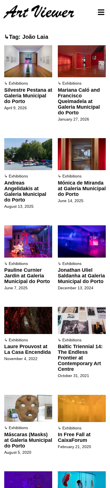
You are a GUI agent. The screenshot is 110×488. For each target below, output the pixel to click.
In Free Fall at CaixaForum (74, 437)
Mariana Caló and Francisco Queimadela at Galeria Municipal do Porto (79, 101)
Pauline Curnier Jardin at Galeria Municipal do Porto (27, 275)
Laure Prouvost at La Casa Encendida (27, 349)
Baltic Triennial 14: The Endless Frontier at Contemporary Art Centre (80, 358)
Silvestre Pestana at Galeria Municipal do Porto (28, 95)
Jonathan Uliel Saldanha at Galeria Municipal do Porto (81, 275)
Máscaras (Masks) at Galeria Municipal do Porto (28, 440)
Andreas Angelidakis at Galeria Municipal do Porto (25, 191)
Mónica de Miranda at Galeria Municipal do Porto (82, 188)
